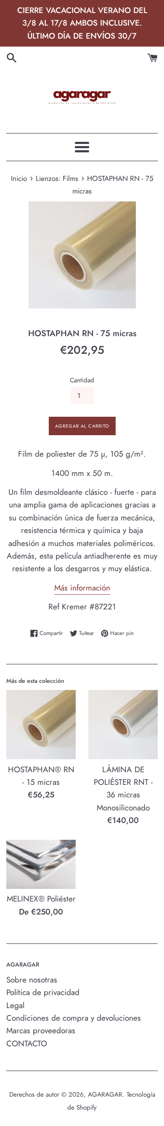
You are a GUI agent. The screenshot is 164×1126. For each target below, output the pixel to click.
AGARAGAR (105, 1094)
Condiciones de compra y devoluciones (73, 1018)
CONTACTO (26, 1043)
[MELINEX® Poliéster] (41, 864)
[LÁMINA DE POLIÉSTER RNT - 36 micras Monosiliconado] (123, 724)
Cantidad (82, 380)
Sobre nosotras (31, 979)
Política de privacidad (42, 992)
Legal (15, 1005)
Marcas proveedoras (40, 1030)
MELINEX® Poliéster (41, 898)
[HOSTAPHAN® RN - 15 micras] (41, 724)
